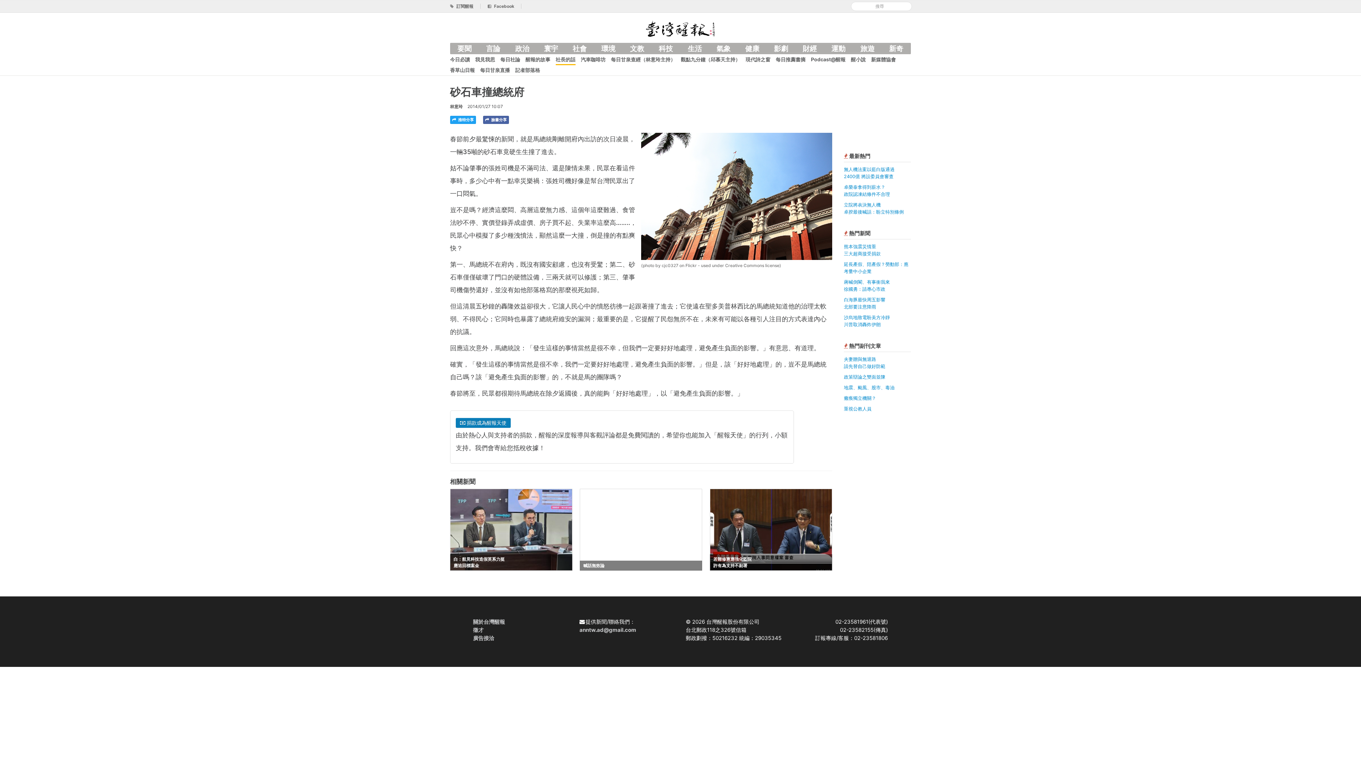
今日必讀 (460, 59)
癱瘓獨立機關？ (860, 398)
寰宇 (551, 48)
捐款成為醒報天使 (485, 423)
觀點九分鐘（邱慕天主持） (710, 59)
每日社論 (510, 59)
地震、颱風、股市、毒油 (869, 387)
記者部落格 (527, 70)
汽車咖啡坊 (593, 59)
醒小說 (858, 59)
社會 (580, 48)
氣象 (724, 48)
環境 (608, 48)
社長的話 (566, 59)
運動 (838, 48)
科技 (666, 48)
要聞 (465, 48)
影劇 (781, 48)
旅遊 (868, 48)
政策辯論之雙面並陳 (864, 377)
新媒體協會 (883, 59)
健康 (752, 48)
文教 (637, 48)
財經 (810, 48)
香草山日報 (462, 70)
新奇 (896, 48)
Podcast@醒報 (828, 59)
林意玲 (456, 106)
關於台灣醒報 (489, 621)
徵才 (478, 630)
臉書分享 (498, 119)
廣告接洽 (483, 638)
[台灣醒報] (680, 28)
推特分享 (465, 119)
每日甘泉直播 (495, 70)
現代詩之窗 (758, 59)
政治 (522, 48)
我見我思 (485, 59)
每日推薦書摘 (791, 59)
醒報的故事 (538, 59)
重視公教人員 (858, 409)
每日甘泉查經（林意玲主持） (643, 59)
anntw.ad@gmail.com (607, 630)
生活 (695, 48)
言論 (493, 48)
